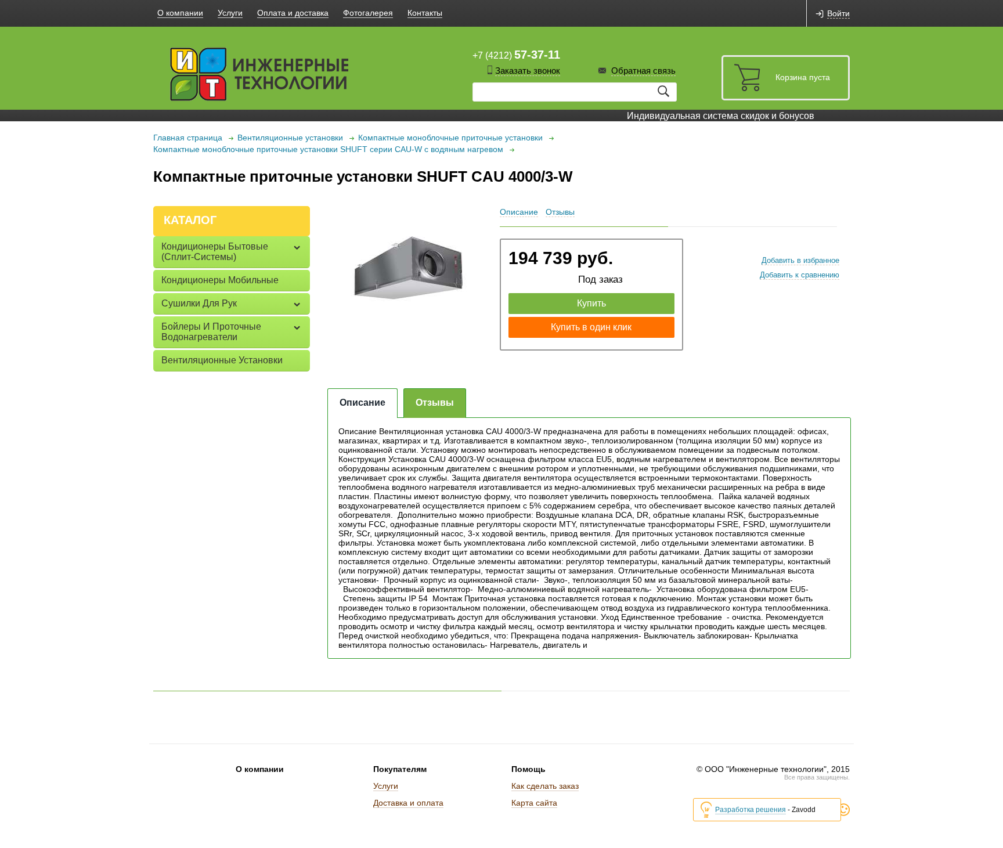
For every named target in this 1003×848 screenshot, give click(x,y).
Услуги (230, 12)
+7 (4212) (516, 54)
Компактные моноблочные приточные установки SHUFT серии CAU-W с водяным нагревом (328, 149)
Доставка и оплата (408, 802)
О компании (180, 12)
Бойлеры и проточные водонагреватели (211, 332)
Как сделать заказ (545, 786)
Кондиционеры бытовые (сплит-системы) (214, 251)
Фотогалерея (368, 12)
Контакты (424, 12)
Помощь (528, 769)
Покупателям (400, 769)
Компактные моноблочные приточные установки (450, 137)
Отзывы (560, 211)
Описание (519, 211)
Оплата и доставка (293, 12)
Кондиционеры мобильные (220, 280)
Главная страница (187, 137)
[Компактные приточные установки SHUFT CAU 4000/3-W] (408, 271)
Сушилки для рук (199, 303)
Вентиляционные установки (290, 137)
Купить (591, 303)
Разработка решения (750, 810)
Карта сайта (534, 802)
